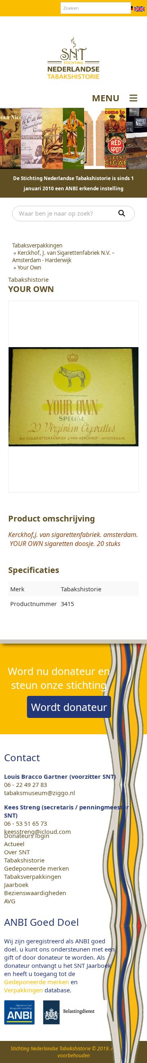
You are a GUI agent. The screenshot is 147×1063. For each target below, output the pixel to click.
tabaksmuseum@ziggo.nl (39, 793)
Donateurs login (96, 24)
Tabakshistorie (24, 860)
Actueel (14, 844)
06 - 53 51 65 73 (25, 823)
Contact (56, 24)
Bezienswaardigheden (35, 893)
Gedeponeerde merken (36, 868)
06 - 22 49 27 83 (25, 784)
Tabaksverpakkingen (32, 876)
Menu (106, 97)
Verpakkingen (23, 990)
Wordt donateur (69, 707)
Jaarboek (16, 884)
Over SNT (27, 24)
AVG (10, 901)
